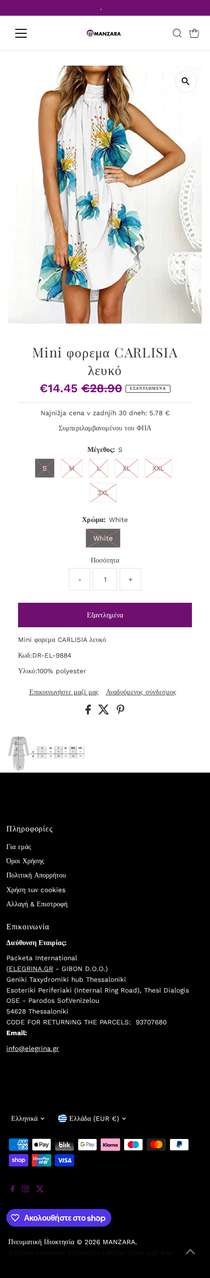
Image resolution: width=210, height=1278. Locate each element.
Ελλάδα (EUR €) (94, 1118)
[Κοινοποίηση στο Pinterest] (121, 712)
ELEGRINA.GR (31, 968)
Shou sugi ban (150, 1252)
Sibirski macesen (36, 1252)
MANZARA (119, 1242)
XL (126, 468)
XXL (158, 468)
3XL (103, 493)
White (103, 538)
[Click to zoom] (186, 82)
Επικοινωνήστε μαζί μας (64, 692)
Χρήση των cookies (35, 890)
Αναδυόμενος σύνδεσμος (141, 692)
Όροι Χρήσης (25, 861)
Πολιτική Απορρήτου (36, 875)
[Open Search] (177, 33)
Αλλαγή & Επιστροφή (36, 904)
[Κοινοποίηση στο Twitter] (105, 712)
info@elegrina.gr (32, 1048)
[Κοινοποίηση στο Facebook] (89, 712)
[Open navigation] (31, 33)
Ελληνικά (24, 1118)
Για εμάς (18, 847)
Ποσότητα (105, 560)
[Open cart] (194, 33)
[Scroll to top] (190, 1258)
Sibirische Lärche (96, 1252)
